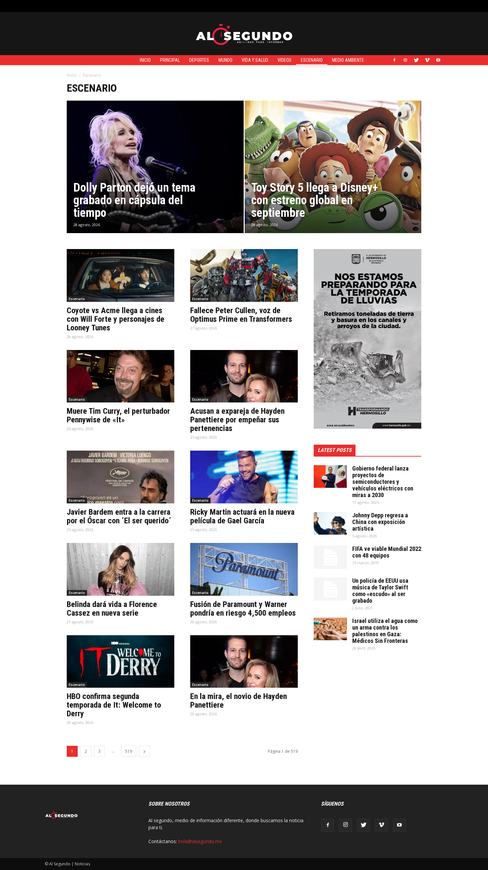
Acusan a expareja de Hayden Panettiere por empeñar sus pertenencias (237, 419)
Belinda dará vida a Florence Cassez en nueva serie (112, 609)
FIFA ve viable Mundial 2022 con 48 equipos (386, 552)
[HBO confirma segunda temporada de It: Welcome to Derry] (120, 661)
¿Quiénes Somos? (191, 5)
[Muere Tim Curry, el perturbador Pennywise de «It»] (120, 376)
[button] (438, 5)
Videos (284, 60)
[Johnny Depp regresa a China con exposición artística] (330, 523)
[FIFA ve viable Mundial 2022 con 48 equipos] (330, 557)
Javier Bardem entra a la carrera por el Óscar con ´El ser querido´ (119, 516)
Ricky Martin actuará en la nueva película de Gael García (242, 516)
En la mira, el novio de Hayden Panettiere (238, 701)
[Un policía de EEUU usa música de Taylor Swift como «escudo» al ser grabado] (330, 589)
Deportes (199, 60)
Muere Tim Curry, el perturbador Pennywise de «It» (118, 415)
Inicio (145, 60)
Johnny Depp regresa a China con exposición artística (380, 522)
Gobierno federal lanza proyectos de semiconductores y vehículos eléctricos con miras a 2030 (382, 481)
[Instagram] (405, 60)
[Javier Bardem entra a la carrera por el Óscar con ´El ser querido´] (120, 477)
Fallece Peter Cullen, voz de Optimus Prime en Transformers (241, 315)
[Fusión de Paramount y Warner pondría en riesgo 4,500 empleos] (244, 569)
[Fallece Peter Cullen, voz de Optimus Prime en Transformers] (244, 275)
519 (128, 751)
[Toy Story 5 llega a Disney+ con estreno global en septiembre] (333, 176)
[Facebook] (394, 60)
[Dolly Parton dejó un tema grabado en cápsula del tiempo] (155, 177)
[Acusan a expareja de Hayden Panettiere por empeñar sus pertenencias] (244, 376)
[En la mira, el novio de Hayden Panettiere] (244, 661)
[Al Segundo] (244, 34)
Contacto (159, 5)
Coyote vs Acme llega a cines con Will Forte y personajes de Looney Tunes (115, 319)
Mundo (225, 60)
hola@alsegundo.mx (200, 841)
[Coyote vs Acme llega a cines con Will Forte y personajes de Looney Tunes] (120, 275)
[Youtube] (438, 60)
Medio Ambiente (348, 60)
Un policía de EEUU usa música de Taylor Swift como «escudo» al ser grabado (380, 590)
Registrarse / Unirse (123, 5)
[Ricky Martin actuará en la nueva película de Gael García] (244, 477)
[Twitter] (416, 60)
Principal (170, 60)
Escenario (312, 60)
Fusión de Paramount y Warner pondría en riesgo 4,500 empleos (243, 609)
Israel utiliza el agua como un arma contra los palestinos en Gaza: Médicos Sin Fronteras (385, 630)
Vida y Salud (255, 60)
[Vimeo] (427, 60)
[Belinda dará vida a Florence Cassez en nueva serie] (120, 569)
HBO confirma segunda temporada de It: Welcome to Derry (114, 705)
